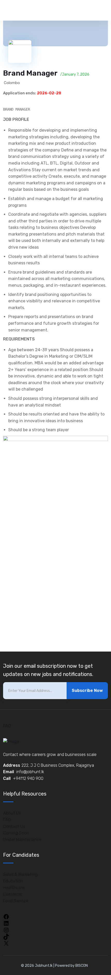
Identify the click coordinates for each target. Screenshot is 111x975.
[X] (6, 943)
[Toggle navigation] (101, 10)
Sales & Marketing (20, 874)
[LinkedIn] (6, 922)
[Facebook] (6, 916)
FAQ (7, 725)
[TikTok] (6, 936)
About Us (12, 813)
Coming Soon (16, 832)
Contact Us (14, 826)
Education (13, 881)
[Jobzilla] (27, 10)
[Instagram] (6, 929)
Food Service (15, 900)
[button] (101, 38)
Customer (12, 894)
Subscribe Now (87, 690)
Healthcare (14, 887)
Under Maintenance (22, 839)
